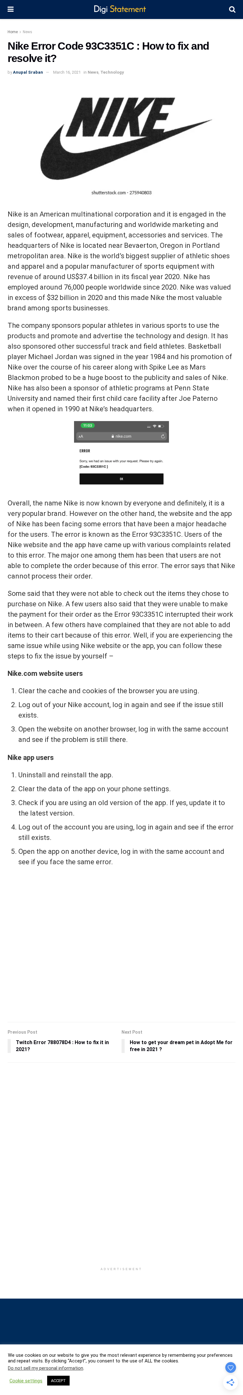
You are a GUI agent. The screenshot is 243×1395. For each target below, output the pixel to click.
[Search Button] (232, 9)
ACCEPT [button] (58, 1380)
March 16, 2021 (67, 72)
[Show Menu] (11, 9)
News (27, 32)
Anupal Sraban (28, 72)
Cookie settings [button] (25, 1381)
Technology (112, 72)
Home (13, 32)
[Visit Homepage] (121, 9)
